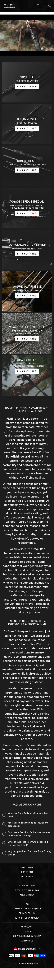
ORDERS (27, 931)
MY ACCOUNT (27, 926)
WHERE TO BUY (27, 895)
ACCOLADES (27, 876)
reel (11, 677)
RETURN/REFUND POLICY (27, 917)
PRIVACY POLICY (27, 913)
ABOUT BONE (27, 867)
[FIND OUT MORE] (27, 82)
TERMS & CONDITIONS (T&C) (27, 908)
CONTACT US (27, 940)
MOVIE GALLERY (27, 885)
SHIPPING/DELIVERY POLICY (27, 936)
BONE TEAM (27, 872)
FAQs (27, 904)
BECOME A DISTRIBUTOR (27, 890)
